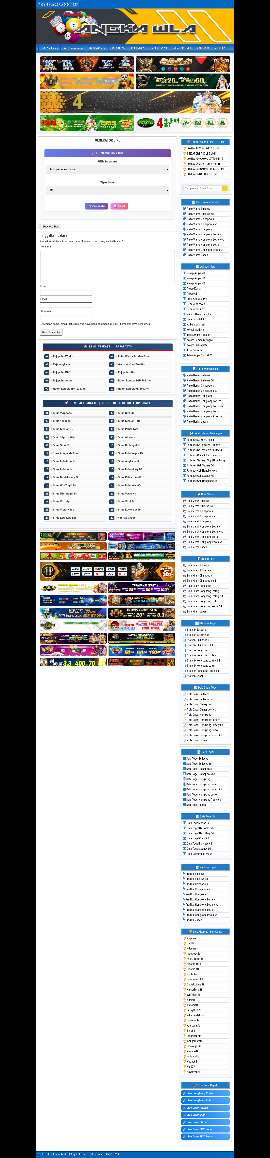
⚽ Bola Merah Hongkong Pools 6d (202, 542)
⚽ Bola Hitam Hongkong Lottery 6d (203, 596)
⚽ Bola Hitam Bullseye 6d (197, 570)
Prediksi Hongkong (196, 894)
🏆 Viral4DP (189, 999)
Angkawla (52, 48)
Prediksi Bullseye (194, 873)
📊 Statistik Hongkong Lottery (199, 655)
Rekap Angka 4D (195, 283)
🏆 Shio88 (189, 1030)
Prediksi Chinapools (196, 884)
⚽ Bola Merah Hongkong (197, 521)
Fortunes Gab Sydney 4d (200, 475)
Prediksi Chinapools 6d (198, 889)
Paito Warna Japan (197, 255)
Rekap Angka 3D (195, 278)
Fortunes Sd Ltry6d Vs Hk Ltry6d (204, 450)
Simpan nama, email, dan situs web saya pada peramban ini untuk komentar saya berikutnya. (97, 323)
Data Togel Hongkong (198, 779)
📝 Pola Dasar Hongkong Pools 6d (202, 735)
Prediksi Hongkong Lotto (199, 909)
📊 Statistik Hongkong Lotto (199, 665)
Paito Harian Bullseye (198, 375)
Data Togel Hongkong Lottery (202, 784)
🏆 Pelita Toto (191, 974)
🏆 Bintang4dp (191, 1056)
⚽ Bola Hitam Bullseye (196, 565)
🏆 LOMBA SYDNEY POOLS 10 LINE (202, 163)
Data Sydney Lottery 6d (199, 853)
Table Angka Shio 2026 (199, 355)
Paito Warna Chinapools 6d (201, 224)
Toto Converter (194, 350)
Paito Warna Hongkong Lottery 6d (205, 239)
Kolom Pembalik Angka (199, 340)
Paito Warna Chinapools (200, 219)
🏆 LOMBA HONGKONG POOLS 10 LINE (204, 169)
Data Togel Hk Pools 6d (199, 828)
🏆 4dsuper (189, 948)
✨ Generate (96, 206)
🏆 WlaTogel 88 (192, 994)
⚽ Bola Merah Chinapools (198, 511)
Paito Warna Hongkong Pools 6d (204, 249)
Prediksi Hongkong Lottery (200, 899)
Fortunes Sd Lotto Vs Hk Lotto (203, 444)
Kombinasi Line (195, 329)
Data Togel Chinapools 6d (200, 774)
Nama (44, 286)
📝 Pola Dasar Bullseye (196, 694)
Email (44, 298)
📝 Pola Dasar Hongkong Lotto (200, 730)
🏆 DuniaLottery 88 (193, 984)
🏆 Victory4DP (191, 1005)
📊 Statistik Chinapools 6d (198, 645)
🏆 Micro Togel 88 (193, 958)
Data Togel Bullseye (197, 758)
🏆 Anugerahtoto (193, 1041)
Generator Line (107, 140)
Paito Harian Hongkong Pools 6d (204, 416)
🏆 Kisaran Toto (192, 963)
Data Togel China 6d (197, 838)
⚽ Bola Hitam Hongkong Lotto (200, 601)
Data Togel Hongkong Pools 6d (203, 799)
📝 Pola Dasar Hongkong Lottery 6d (203, 725)
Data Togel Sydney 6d (198, 848)
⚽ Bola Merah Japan (195, 547)
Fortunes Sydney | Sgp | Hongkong (205, 460)
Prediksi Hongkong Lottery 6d (201, 904)
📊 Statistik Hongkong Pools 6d (201, 670)
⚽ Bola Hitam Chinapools (197, 575)
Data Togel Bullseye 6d (198, 763)
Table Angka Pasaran (198, 334)
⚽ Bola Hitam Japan (195, 611)
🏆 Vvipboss (190, 938)
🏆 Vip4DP (189, 1066)
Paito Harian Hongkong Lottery (203, 401)
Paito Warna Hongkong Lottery (203, 234)
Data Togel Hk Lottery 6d (200, 833)
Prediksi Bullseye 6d (196, 879)
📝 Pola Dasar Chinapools (198, 704)
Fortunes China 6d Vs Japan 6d (203, 455)
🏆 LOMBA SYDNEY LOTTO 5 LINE (201, 148)
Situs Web (46, 311)
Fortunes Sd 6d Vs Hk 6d (200, 439)
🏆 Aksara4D (190, 1051)
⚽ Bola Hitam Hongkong (197, 585)
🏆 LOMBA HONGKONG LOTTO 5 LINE (203, 158)
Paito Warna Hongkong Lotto (202, 244)
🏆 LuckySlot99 (192, 1010)
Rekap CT (191, 293)
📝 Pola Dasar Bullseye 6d (197, 699)
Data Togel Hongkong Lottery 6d (204, 789)
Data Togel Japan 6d (198, 823)
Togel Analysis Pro (196, 298)
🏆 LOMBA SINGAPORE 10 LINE (200, 174)
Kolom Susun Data (197, 345)
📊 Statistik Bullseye (194, 629)
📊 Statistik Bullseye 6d (196, 634)
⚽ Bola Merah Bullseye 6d (198, 506)
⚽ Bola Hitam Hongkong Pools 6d (202, 606)
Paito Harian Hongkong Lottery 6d (205, 406)
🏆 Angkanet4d (191, 1025)
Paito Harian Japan (197, 421)
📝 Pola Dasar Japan (195, 740)
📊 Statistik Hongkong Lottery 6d (201, 660)
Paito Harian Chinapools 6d (201, 390)
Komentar (47, 246)
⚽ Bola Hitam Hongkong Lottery (201, 591)
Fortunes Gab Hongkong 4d (201, 480)
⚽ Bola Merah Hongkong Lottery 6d (203, 531)
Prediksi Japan (193, 920)
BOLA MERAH (138, 48)
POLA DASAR (159, 48)
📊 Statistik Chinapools (196, 640)
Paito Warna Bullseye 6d (200, 213)
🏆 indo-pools (191, 1020)
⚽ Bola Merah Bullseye (196, 500)
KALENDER (203, 48)
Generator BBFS (195, 319)
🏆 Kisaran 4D (191, 969)
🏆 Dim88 (188, 943)
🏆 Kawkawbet (191, 1071)
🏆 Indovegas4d (192, 1046)
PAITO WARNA (72, 48)
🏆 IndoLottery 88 (193, 979)
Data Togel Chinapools (199, 768)
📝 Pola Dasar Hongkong (197, 714)
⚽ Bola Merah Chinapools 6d (199, 516)
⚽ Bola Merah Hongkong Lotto (200, 536)
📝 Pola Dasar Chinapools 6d (199, 709)
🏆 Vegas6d (190, 1061)
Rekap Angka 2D (195, 273)
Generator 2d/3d (195, 304)
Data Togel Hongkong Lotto (201, 794)
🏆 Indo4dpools (192, 1035)
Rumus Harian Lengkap (199, 314)
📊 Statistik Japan (193, 676)
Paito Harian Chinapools (200, 385)
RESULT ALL (221, 48)
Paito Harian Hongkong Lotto (202, 411)
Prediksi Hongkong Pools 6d (201, 914)
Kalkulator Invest (195, 324)
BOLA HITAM (118, 48)
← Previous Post (49, 226)
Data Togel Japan (196, 804)
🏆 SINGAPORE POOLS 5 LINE (199, 153)
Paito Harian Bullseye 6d (200, 380)
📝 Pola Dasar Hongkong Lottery (201, 719)
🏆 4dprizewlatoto (193, 1015)
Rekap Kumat (193, 288)
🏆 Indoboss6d (191, 953)
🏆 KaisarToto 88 (192, 989)
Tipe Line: (107, 182)
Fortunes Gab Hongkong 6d (201, 470)
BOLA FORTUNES (182, 48)
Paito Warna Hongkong (199, 229)
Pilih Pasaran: (107, 161)
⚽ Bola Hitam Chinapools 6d (199, 580)
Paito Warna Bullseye (198, 208)
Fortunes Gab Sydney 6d (200, 465)
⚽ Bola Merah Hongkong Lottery (201, 526)
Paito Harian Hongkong (199, 395)
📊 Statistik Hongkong (195, 650)
